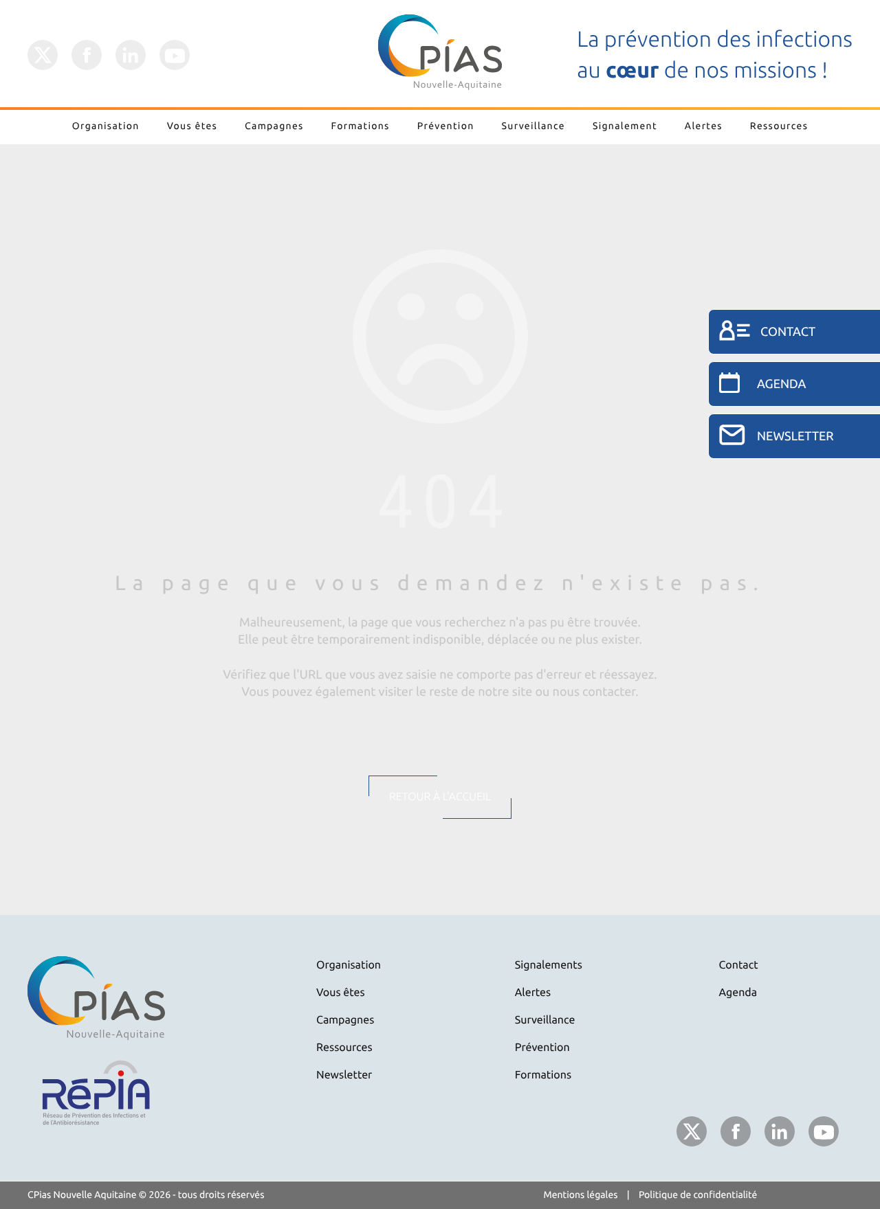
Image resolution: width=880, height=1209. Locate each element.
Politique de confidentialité (698, 1194)
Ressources (779, 125)
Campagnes (274, 125)
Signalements (548, 965)
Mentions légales (581, 1194)
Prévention (445, 125)
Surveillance (533, 125)
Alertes (704, 125)
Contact (738, 965)
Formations (360, 125)
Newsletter (344, 1075)
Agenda (738, 992)
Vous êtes (192, 125)
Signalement (625, 125)
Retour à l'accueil (440, 797)
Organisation (106, 125)
